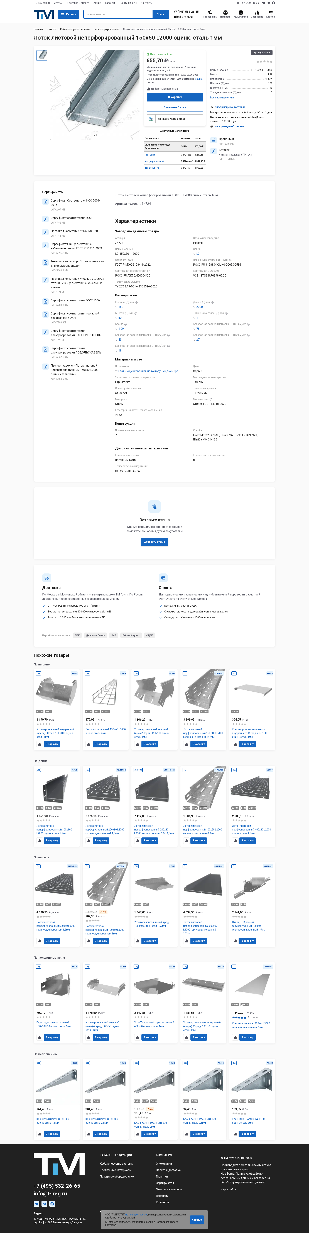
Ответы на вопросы (169, 1189)
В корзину (175, 97)
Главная (38, 29)
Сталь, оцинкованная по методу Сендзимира (148, 371)
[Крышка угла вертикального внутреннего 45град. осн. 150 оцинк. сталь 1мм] (252, 709)
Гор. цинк (149, 154)
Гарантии (110, 2)
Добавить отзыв (154, 541)
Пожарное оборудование (117, 1176)
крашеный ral (151, 167)
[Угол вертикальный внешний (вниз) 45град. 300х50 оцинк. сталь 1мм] (106, 1002)
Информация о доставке (230, 107)
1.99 (121, 328)
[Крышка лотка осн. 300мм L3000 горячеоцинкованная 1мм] (252, 1002)
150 (120, 307)
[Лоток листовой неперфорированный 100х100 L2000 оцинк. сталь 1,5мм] (57, 806)
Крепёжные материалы (116, 1170)
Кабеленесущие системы (75, 29)
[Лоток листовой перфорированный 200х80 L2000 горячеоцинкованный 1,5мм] (106, 806)
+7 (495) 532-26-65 (186, 11)
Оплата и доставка (168, 1170)
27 (198, 339)
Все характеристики (222, 97)
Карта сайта (228, 1189)
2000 (199, 307)
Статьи (58, 2)
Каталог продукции (116, 1155)
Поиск (161, 14)
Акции (97, 2)
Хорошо (197, 1219)
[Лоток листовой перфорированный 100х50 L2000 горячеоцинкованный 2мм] (203, 806)
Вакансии (162, 1196)
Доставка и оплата (78, 2)
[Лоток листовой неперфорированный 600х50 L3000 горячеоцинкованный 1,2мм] (203, 904)
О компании (43, 2)
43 (120, 339)
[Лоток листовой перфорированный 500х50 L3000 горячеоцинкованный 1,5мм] (57, 904)
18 (120, 350)
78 (198, 328)
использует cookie (136, 1214)
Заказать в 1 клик (175, 107)
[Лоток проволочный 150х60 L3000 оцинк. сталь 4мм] (106, 709)
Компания (164, 1155)
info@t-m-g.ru (183, 16)
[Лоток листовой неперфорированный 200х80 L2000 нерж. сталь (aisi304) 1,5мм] (154, 806)
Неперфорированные (106, 29)
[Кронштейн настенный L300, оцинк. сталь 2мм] (154, 1099)
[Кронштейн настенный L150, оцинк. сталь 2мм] (252, 1099)
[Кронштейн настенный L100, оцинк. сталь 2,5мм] (203, 1099)
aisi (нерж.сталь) (154, 161)
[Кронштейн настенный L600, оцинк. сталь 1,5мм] (57, 1099)
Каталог (71, 14)
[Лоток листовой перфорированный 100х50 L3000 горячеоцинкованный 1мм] (106, 904)
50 (120, 317)
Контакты (146, 2)
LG (198, 253)
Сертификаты (129, 2)
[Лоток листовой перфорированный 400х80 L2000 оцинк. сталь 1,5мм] (252, 806)
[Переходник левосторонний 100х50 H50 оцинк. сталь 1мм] (57, 1002)
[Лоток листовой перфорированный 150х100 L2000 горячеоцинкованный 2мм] (203, 709)
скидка (198, 78)
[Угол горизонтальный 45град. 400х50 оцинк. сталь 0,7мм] (154, 904)
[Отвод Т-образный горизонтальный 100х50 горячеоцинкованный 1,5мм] (252, 904)
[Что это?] (135, 260)
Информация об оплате (229, 126)
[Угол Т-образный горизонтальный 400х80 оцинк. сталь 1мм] (154, 1002)
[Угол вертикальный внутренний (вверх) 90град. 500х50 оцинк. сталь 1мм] (203, 1002)
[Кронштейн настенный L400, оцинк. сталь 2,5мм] (106, 1099)
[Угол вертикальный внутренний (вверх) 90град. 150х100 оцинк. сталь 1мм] (57, 709)
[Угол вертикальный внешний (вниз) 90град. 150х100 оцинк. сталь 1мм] (154, 709)
